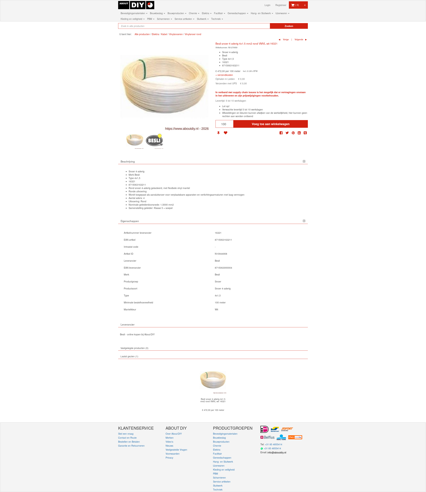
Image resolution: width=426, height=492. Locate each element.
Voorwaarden (173, 453)
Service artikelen (184, 18)
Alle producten (142, 34)
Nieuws (169, 445)
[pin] (218, 133)
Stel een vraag (125, 433)
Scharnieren (163, 18)
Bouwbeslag (156, 13)
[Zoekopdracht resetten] (260, 26)
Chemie (193, 13)
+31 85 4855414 (273, 444)
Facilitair (218, 13)
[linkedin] (299, 133)
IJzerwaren (282, 13)
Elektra (206, 13)
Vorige (285, 39)
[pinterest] (293, 133)
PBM (150, 18)
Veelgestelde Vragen (176, 449)
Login (267, 5)
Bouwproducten (176, 13)
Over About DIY (174, 433)
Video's (169, 441)
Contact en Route (127, 437)
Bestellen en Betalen (129, 441)
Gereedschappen (237, 13)
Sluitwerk (202, 18)
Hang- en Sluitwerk (261, 13)
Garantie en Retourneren (131, 445)
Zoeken (289, 26)
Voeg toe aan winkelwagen (271, 124)
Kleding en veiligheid (132, 18)
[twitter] (287, 133)
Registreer (280, 5)
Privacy (169, 457)
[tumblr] (305, 133)
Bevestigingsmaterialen (133, 13)
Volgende (298, 39)
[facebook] (281, 133)
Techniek (216, 18)
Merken (170, 437)
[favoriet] (225, 133)
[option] (135, 140)
